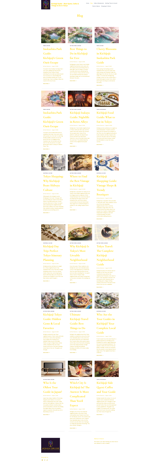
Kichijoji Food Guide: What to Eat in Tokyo (106, 117)
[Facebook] (42, 460)
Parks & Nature (96, 6)
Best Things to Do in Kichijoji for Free (79, 53)
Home (87, 3)
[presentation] (53, 35)
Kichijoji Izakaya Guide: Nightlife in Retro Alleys (80, 117)
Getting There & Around (111, 3)
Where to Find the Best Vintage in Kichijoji (79, 181)
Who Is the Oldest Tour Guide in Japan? (52, 387)
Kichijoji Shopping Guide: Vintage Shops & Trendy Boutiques (107, 185)
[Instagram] (45, 460)
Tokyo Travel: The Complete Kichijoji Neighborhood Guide (105, 255)
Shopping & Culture (106, 6)
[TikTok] (47, 460)
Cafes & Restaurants (99, 3)
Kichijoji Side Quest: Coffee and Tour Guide (106, 387)
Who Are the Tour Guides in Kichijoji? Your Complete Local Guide (106, 323)
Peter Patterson (47, 66)
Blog (91, 3)
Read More (46, 83)
